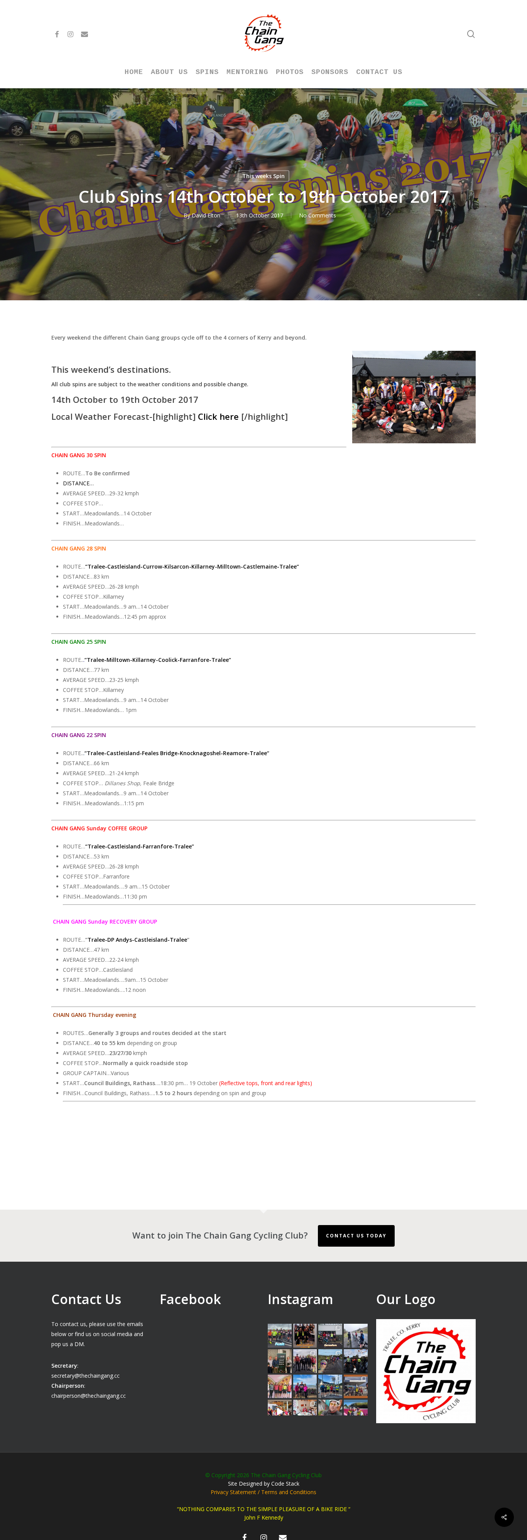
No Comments (317, 215)
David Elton (206, 215)
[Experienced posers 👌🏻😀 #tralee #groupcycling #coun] (280, 1387)
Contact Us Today (356, 1235)
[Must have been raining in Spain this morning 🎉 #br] (330, 1361)
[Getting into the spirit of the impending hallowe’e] (280, 1412)
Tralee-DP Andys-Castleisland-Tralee (137, 939)
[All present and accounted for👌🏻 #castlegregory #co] (305, 1361)
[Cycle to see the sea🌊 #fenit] (280, 1336)
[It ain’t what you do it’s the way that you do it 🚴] (356, 1412)
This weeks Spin (263, 176)
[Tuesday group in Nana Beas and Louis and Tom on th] (305, 1412)
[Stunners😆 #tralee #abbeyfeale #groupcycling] (305, 1336)
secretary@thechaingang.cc (85, 1375)
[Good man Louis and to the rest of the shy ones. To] (356, 1336)
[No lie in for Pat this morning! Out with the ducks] (330, 1412)
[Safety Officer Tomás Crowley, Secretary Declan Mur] (280, 1361)
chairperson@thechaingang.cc (88, 1395)
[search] (471, 34)
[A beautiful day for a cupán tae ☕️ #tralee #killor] (356, 1387)
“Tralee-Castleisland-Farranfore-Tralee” (139, 846)
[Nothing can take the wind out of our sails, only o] (330, 1336)
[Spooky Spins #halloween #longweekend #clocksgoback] (356, 1361)
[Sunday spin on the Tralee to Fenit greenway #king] (305, 1387)
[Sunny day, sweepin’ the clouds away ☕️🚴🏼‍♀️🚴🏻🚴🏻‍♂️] (330, 1387)
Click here (218, 416)
